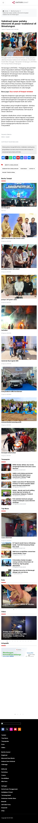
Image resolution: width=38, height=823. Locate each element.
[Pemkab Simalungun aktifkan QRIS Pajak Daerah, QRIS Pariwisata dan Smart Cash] (19, 225)
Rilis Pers (4, 781)
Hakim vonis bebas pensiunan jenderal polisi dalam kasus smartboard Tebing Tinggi (23, 475)
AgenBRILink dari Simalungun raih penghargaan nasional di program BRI (18, 360)
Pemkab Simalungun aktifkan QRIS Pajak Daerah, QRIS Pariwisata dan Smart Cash (18, 237)
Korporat (4, 808)
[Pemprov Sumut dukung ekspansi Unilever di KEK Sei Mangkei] (19, 195)
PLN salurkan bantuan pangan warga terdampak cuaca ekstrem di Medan (24, 500)
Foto (3, 580)
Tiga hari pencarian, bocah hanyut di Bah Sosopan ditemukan (15, 452)
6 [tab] (20, 641)
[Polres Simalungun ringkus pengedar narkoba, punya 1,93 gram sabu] (19, 286)
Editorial (4, 769)
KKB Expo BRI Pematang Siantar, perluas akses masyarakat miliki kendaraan (18, 390)
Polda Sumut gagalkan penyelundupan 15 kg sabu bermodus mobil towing (14, 634)
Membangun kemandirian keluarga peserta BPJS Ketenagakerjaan (18, 708)
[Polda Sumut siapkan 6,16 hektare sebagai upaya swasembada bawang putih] (19, 409)
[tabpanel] (19, 596)
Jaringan (4, 786)
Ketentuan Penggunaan (9, 789)
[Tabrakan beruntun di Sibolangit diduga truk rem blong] (6, 573)
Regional (4, 755)
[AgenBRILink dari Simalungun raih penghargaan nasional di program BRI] (19, 348)
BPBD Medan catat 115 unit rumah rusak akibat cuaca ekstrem (18, 536)
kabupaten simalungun (10, 168)
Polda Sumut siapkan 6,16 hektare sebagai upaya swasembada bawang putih (19, 421)
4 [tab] (22, 609)
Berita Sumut (15, 11)
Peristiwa (4, 772)
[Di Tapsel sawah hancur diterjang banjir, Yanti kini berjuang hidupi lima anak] (6, 545)
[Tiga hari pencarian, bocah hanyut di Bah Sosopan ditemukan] (19, 440)
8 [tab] (26, 641)
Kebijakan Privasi (7, 792)
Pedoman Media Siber (8, 798)
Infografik (5, 643)
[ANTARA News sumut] (21, 2)
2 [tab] (16, 609)
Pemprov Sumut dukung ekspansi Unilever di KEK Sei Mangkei (19, 207)
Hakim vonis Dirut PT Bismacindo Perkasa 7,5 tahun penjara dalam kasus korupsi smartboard (24, 483)
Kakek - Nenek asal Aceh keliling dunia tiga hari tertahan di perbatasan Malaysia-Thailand (23, 492)
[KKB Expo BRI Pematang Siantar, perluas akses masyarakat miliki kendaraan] (19, 378)
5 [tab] (24, 609)
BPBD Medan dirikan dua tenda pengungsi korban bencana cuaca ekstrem (24, 466)
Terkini (3, 735)
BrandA (3, 801)
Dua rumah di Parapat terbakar (21, 91)
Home (6, 11)
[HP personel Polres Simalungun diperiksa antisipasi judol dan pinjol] (19, 256)
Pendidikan (5, 778)
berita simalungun (11, 165)
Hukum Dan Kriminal (8, 761)
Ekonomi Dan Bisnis (8, 758)
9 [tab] (28, 641)
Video (3, 612)
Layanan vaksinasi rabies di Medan (18, 604)
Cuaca (3, 775)
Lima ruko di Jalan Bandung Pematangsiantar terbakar (17, 329)
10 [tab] (31, 641)
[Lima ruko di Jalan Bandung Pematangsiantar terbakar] (19, 317)
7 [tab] (23, 641)
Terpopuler (5, 459)
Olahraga (4, 764)
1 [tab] (14, 609)
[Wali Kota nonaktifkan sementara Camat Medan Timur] (6, 554)
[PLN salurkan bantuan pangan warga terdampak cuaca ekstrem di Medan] (6, 501)
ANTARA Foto (6, 804)
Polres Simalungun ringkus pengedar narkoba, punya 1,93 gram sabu (18, 298)
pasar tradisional (8, 172)
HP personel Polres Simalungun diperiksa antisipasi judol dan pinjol (16, 268)
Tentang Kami (6, 795)
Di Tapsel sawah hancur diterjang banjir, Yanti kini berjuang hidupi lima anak (24, 545)
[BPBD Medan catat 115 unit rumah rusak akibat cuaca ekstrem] (19, 525)
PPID (3, 811)
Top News (5, 508)
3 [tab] (19, 609)
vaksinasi (24, 168)
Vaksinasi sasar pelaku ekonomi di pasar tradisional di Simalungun (15, 13)
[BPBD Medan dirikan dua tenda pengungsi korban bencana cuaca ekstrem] (6, 467)
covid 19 (32, 168)
